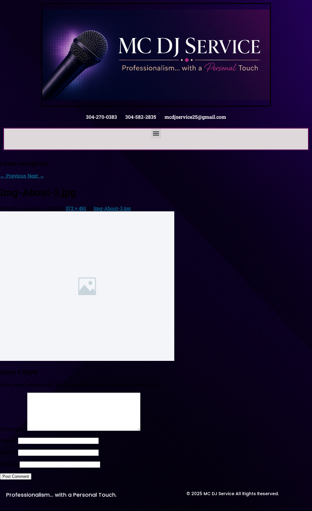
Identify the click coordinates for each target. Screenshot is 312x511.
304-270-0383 (101, 117)
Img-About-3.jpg (112, 208)
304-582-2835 (140, 117)
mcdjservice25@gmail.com (195, 117)
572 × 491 (76, 208)
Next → (35, 175)
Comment (13, 429)
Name (8, 440)
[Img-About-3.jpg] (87, 359)
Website (9, 464)
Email (8, 452)
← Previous (13, 175)
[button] (156, 134)
